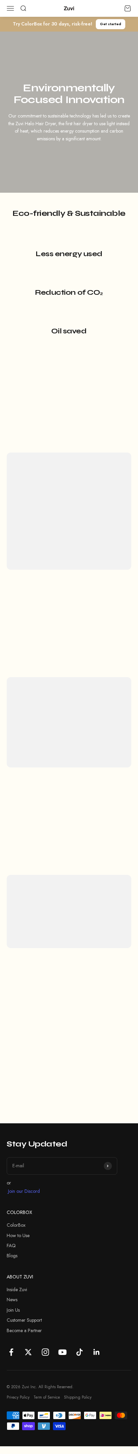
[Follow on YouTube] (62, 1352)
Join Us (13, 1310)
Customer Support (24, 1320)
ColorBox (16, 1225)
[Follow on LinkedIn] (96, 1352)
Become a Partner (24, 1330)
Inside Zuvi (17, 1289)
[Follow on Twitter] (28, 1352)
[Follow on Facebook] (11, 1352)
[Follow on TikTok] (79, 1352)
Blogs (12, 1255)
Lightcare (76, 511)
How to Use (18, 1235)
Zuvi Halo (35, 511)
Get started (110, 24)
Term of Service (46, 1397)
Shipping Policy (77, 1397)
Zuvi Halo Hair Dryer (37, 727)
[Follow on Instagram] (45, 1352)
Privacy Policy (18, 1397)
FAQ (11, 1245)
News (12, 1299)
